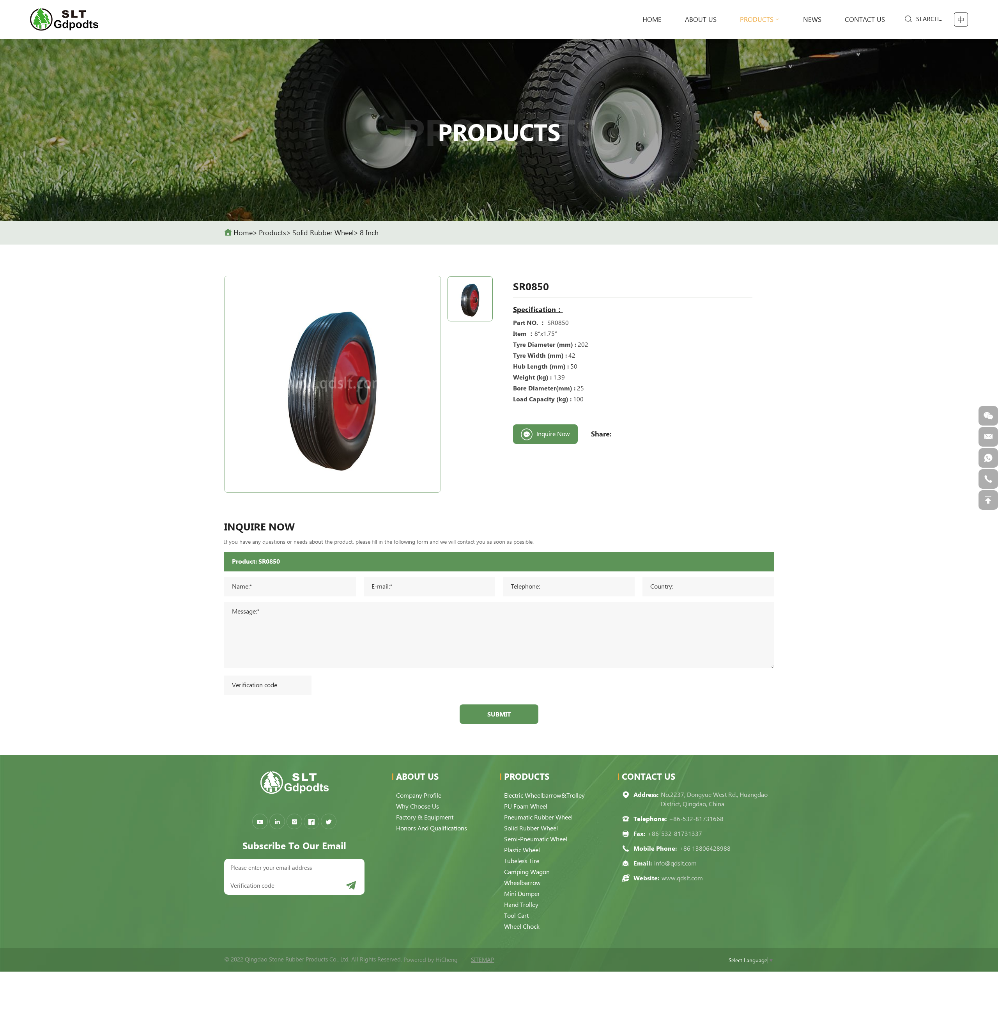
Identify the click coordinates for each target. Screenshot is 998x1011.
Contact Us (865, 19)
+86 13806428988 (705, 848)
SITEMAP (482, 959)
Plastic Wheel (522, 850)
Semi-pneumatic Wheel (535, 839)
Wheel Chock (522, 926)
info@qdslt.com (675, 863)
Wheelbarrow (522, 883)
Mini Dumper (522, 893)
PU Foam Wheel (525, 806)
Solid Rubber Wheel (323, 233)
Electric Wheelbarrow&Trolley (544, 795)
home (652, 19)
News (812, 19)
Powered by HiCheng (430, 959)
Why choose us (417, 806)
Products (756, 19)
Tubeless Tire (521, 861)
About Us (701, 19)
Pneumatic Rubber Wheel (538, 817)
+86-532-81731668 (696, 819)
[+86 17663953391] (988, 458)
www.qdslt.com (682, 878)
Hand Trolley (521, 904)
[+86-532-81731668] (988, 479)
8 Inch (369, 233)
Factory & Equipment (424, 817)
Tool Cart (516, 915)
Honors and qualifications (431, 828)
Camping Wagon (527, 872)
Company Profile (418, 795)
